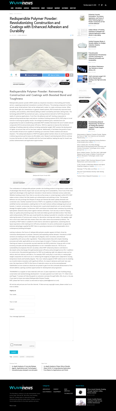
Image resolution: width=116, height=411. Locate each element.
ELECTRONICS (65, 8)
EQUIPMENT (57, 8)
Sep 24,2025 (81, 157)
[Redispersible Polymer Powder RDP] (41, 159)
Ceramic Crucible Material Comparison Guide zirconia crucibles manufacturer (94, 401)
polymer (16, 356)
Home (12, 8)
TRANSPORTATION (35, 8)
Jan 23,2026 (92, 84)
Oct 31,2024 (92, 37)
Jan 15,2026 (97, 142)
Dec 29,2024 (13, 35)
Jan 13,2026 (81, 173)
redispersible (30, 356)
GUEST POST (73, 8)
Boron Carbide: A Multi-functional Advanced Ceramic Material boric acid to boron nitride (91, 161)
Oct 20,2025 (103, 176)
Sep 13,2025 (88, 150)
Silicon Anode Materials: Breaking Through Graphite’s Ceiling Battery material (96, 391)
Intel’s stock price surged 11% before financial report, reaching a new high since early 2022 (97, 78)
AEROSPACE (26, 8)
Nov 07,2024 (92, 49)
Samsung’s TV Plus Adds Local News (87, 169)
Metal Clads (13, 405)
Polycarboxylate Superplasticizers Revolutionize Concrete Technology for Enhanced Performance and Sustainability (97, 56)
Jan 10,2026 (98, 166)
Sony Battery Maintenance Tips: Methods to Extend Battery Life (96, 68)
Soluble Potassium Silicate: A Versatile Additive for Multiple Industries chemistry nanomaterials (97, 44)
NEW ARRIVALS (18, 8)
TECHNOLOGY (50, 8)
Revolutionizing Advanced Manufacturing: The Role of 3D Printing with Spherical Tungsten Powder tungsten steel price (96, 125)
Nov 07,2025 (92, 72)
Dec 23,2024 (89, 137)
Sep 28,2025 (102, 169)
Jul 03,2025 (92, 131)
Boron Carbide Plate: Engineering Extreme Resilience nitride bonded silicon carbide (91, 141)
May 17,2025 (92, 25)
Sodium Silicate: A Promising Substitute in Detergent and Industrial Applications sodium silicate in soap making (97, 32)
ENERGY (43, 8)
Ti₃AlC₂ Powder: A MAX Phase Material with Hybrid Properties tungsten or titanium (91, 165)
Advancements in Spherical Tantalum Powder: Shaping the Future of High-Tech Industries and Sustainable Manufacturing (91, 136)
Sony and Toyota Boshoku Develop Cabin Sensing (90, 171)
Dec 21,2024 (100, 162)
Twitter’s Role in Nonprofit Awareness (87, 176)
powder (22, 356)
